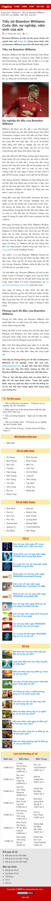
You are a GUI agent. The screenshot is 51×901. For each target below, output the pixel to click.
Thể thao (9, 876)
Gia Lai (10, 512)
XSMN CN (20, 845)
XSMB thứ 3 (8, 779)
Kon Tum (11, 516)
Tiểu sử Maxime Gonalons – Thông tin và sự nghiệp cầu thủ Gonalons (24, 404)
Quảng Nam (12, 523)
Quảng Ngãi (31, 523)
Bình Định (11, 508)
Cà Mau (10, 468)
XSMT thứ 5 (39, 807)
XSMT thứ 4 (39, 794)
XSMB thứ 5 (8, 803)
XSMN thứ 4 (21, 795)
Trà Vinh (10, 483)
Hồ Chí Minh (31, 472)
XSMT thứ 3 (39, 782)
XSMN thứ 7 (21, 833)
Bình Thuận (31, 461)
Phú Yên (10, 519)
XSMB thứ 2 (8, 767)
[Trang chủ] (6, 6)
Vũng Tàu (30, 487)
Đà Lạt (9, 490)
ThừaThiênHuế (33, 527)
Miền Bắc (11, 443)
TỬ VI (25, 538)
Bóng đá (16, 12)
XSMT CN (38, 845)
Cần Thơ (30, 468)
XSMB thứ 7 (8, 828)
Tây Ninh (30, 483)
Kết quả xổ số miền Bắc (15, 855)
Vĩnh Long (11, 487)
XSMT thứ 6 (39, 817)
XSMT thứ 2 (39, 770)
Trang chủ (5, 12)
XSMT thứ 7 (39, 832)
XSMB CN (8, 841)
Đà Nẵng (10, 530)
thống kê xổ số (11, 870)
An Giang (11, 457)
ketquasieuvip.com (11, 366)
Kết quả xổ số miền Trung (16, 858)
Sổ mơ (25, 646)
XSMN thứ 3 (21, 783)
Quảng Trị (11, 527)
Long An (30, 476)
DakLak (29, 508)
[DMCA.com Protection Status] (25, 894)
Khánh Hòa (31, 512)
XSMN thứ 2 (21, 771)
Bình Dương (31, 457)
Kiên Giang (11, 476)
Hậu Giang (11, 472)
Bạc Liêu (10, 464)
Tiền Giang (31, 479)
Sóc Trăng (11, 479)
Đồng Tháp (12, 494)
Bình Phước (12, 461)
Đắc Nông (30, 530)
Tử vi (7, 880)
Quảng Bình (31, 519)
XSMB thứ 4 (8, 791)
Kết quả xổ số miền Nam (16, 862)
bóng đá (22, 41)
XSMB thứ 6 (8, 815)
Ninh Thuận (31, 516)
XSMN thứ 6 (21, 819)
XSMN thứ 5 (21, 807)
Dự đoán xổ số (11, 873)
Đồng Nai (30, 490)
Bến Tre (29, 464)
